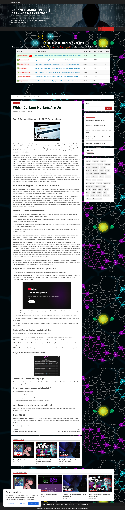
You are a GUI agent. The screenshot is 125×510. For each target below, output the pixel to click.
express (96, 173)
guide (88, 177)
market (100, 180)
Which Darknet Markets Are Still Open (69, 430)
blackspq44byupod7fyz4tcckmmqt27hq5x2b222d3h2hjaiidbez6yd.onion (56, 76)
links (94, 180)
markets (24, 426)
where (88, 199)
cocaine (100, 164)
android (103, 161)
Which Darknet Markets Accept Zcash (24, 430)
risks (87, 192)
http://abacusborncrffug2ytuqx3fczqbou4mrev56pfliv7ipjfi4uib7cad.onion (57, 60)
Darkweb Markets (65, 29)
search (99, 192)
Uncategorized (17, 103)
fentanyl (103, 173)
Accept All (33, 503)
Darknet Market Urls (50, 29)
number (97, 186)
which (29, 426)
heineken (94, 177)
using (92, 195)
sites (105, 192)
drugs (101, 170)
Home (12, 29)
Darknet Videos (107, 29)
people (100, 189)
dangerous (95, 167)
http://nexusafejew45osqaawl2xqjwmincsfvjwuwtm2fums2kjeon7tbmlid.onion (58, 55)
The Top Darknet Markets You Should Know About (69, 450)
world (100, 199)
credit (88, 167)
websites (106, 195)
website (98, 195)
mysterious (89, 186)
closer (94, 164)
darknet (19, 426)
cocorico (107, 164)
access (88, 161)
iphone (88, 180)
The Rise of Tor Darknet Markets (96, 125)
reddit (106, 189)
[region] (22, 498)
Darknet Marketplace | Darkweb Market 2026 (30, 11)
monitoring (107, 183)
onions (88, 189)
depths (95, 170)
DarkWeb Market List (63, 508)
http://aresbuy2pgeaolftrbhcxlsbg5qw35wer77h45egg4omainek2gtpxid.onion (58, 68)
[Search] (95, 29)
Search (88, 103)
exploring (89, 173)
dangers (103, 167)
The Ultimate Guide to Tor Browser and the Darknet (46, 450)
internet (108, 177)
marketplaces (90, 183)
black (88, 164)
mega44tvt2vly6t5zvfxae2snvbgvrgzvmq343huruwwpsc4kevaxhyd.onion (56, 80)
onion (103, 186)
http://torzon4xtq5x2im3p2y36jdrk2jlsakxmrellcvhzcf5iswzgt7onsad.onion (57, 64)
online (94, 189)
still (87, 195)
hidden (101, 177)
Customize (11, 503)
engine (107, 170)
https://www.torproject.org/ (61, 47)
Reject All (22, 503)
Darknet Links (37, 29)
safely (93, 192)
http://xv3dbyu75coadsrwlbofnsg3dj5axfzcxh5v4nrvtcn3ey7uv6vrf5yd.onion (57, 72)
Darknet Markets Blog (24, 29)
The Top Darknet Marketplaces (23, 450)
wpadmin (16, 111)
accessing (95, 161)
